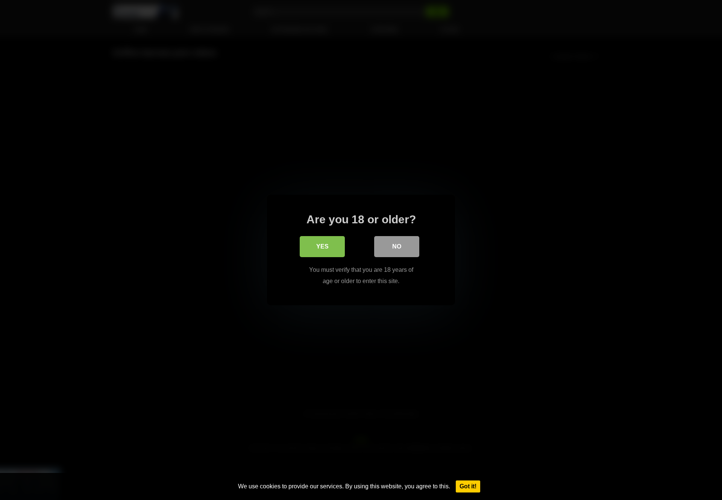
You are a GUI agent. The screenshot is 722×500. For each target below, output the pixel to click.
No (396, 246)
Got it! (468, 486)
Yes (322, 246)
